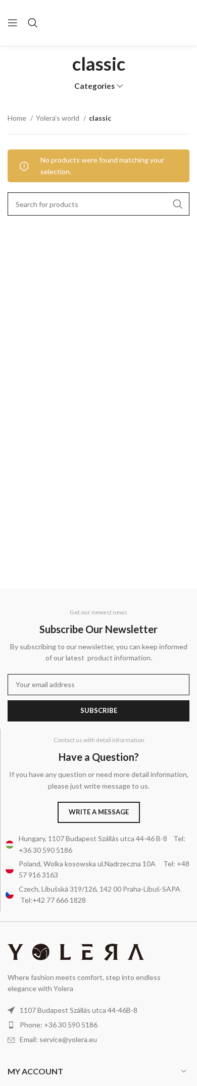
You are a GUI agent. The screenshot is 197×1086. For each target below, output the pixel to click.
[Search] (33, 23)
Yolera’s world (58, 118)
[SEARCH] (177, 204)
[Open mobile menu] (13, 23)
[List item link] (98, 1024)
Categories (94, 86)
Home (18, 118)
